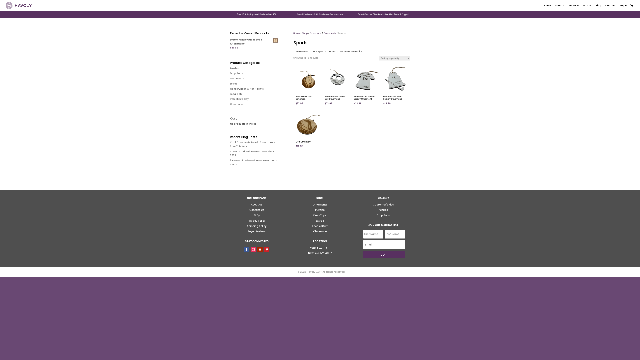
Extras (233, 83)
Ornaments (237, 78)
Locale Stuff (237, 94)
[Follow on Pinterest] (266, 249)
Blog (598, 5)
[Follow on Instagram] (253, 249)
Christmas (315, 33)
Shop (305, 33)
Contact (610, 5)
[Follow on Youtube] (260, 249)
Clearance (236, 104)
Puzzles (234, 68)
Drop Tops (236, 73)
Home (547, 5)
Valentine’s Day (239, 99)
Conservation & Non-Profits (247, 88)
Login (623, 5)
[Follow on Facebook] (246, 249)
